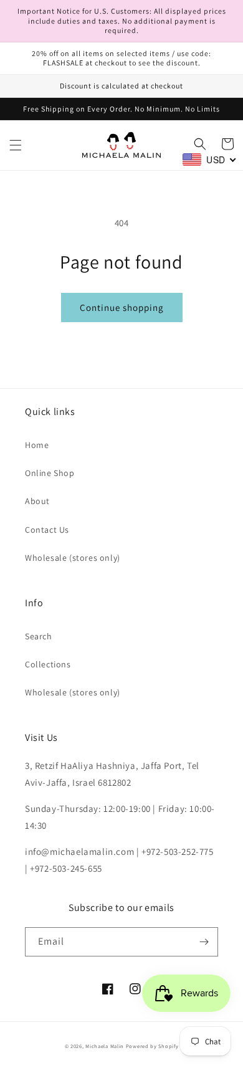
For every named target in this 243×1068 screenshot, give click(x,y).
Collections (48, 664)
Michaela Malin (104, 1045)
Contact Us (47, 529)
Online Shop (50, 473)
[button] (15, 145)
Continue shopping (122, 307)
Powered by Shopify (152, 1045)
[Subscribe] (203, 941)
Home (37, 445)
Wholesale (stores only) (72, 557)
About (37, 501)
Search (38, 636)
